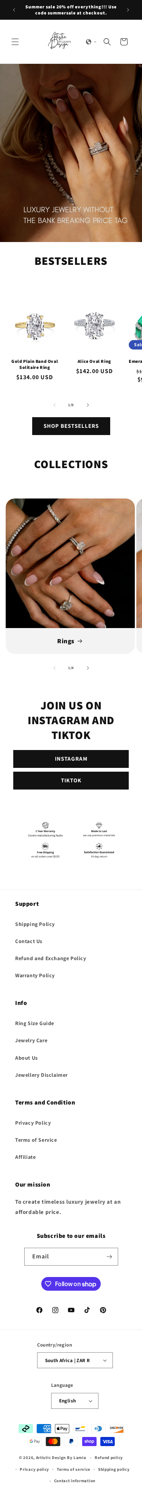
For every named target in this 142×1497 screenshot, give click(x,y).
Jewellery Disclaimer (41, 1074)
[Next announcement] (128, 10)
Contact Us (28, 941)
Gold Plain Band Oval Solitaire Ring (34, 364)
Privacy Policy (33, 1122)
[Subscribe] (109, 1257)
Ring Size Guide (34, 1023)
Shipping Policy (35, 924)
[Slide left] (54, 405)
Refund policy (109, 1457)
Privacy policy (34, 1469)
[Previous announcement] (14, 10)
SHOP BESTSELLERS (71, 425)
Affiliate (25, 1157)
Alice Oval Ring (94, 361)
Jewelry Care (31, 1040)
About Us (26, 1057)
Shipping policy (114, 1469)
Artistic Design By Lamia (61, 1457)
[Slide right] (88, 405)
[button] (15, 41)
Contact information (74, 1480)
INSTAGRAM (71, 758)
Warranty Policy (35, 975)
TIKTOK (71, 780)
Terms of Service (36, 1139)
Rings (66, 641)
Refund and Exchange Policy (50, 958)
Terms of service (74, 1469)
